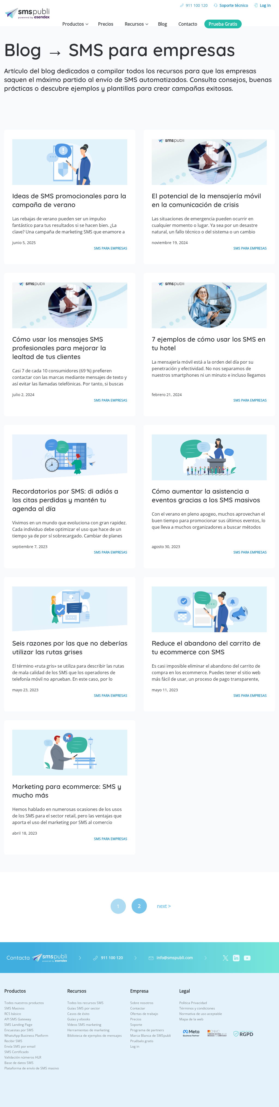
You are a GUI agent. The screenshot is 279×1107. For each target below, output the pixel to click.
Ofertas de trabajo (144, 1013)
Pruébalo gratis (141, 1041)
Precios (105, 24)
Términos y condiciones (197, 1008)
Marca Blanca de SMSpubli (150, 1035)
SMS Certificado (16, 1052)
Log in (134, 1046)
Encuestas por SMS (19, 1030)
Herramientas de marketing (88, 1030)
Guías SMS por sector (83, 1008)
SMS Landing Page (18, 1024)
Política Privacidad (193, 1002)
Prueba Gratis (223, 24)
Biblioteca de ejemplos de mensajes (94, 1035)
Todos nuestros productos (24, 1002)
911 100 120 (197, 5)
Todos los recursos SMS (85, 1002)
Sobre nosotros (141, 1002)
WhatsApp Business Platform (26, 1035)
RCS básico (12, 1013)
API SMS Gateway (17, 1019)
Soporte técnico (234, 5)
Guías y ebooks (78, 1019)
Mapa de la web (191, 1019)
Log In (265, 5)
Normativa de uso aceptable (200, 1013)
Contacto (187, 24)
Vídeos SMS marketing (84, 1024)
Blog (162, 24)
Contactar (137, 1008)
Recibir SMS (13, 1041)
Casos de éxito (78, 1013)
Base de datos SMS (19, 1062)
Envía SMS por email (19, 1046)
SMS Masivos (14, 1008)
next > (164, 906)
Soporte (136, 1024)
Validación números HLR (22, 1057)
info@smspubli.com (175, 957)
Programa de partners (147, 1030)
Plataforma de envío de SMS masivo (31, 1068)
